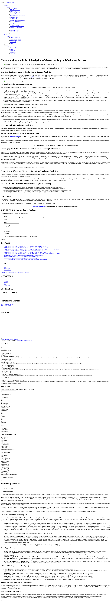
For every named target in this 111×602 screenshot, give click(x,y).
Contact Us (13, 42)
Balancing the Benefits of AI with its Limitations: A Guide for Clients (21, 256)
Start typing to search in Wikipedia (25, 389)
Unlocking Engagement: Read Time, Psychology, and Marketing (20, 258)
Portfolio (6, 282)
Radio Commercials (15, 21)
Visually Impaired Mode (7, 359)
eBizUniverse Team (15, 40)
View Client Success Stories (21, 272)
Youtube (12, 53)
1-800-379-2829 (10, 2)
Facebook (12, 50)
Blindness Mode (5, 377)
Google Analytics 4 (15, 136)
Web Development (15, 10)
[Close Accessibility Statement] (1, 480)
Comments (6, 233)
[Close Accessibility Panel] (1, 347)
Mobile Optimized (15, 13)
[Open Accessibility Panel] (1, 600)
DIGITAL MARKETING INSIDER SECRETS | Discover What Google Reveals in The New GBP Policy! (31, 249)
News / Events (7, 270)
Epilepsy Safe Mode (6, 353)
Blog (11, 43)
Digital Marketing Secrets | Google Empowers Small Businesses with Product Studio (25, 259)
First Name (22, 218)
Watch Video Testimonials (7, 272)
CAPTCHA (7, 232)
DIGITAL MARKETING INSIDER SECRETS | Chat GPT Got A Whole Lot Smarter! (26, 248)
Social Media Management (17, 26)
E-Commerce (13, 11)
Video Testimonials (15, 37)
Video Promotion (14, 31)
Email (6, 219)
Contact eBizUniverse (39, 206)
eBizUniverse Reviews (16, 39)
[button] (1, 391)
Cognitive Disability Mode (8, 365)
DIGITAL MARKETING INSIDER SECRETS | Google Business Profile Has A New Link (27, 252)
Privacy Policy (28, 340)
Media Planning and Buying (17, 20)
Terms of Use (19, 340)
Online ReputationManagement (15, 18)
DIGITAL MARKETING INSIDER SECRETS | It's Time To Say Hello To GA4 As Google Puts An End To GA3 (33, 253)
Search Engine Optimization (17, 15)
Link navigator (4, 471)
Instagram (12, 52)
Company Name (8, 225)
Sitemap (3, 298)
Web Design (13, 8)
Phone (5, 222)
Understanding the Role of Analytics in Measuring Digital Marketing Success (23, 255)
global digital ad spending (33, 76)
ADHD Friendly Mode (7, 371)
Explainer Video (14, 30)
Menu (8, 7)
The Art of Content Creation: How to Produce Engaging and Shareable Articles (24, 250)
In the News (7, 268)
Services (6, 5)
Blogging (12, 23)
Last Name (43, 218)
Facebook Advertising (16, 27)
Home (5, 279)
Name (6, 216)
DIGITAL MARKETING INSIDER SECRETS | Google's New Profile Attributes (25, 246)
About (5, 34)
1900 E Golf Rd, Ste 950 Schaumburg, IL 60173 (7, 304)
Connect (6, 45)
